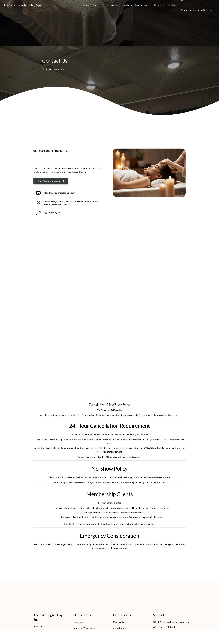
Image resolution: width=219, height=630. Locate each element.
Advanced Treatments (84, 628)
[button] (118, 5)
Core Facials (79, 622)
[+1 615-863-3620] (39, 213)
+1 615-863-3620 (51, 213)
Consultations (120, 628)
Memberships (119, 622)
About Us (37, 626)
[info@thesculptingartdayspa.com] (39, 193)
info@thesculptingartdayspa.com (59, 192)
